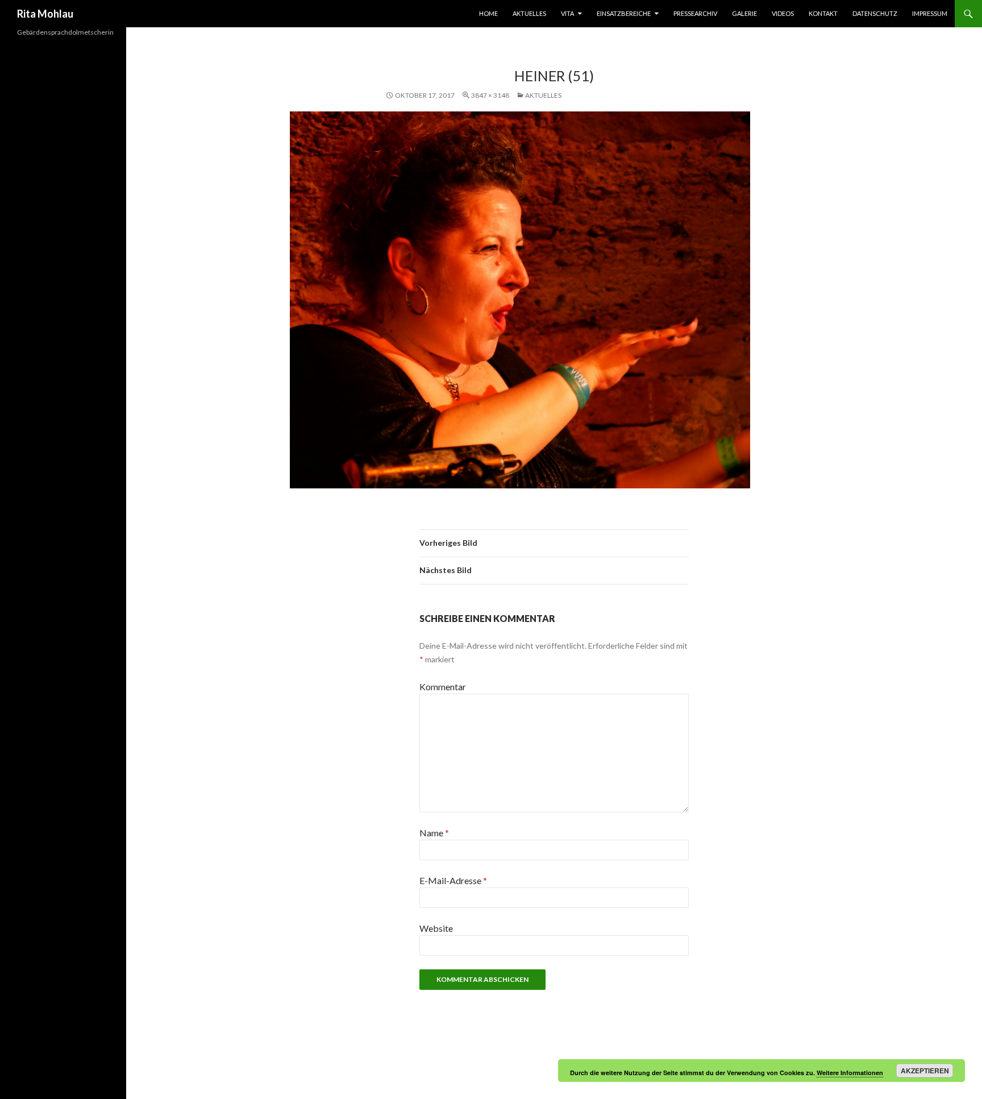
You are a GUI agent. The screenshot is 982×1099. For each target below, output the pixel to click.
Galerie (744, 13)
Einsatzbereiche (624, 13)
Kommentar (442, 686)
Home (488, 13)
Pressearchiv (695, 13)
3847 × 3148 (490, 95)
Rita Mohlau (45, 13)
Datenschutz (874, 13)
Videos (783, 13)
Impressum (929, 13)
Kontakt (823, 13)
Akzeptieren (925, 1070)
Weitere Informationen (850, 1072)
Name (434, 832)
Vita (567, 13)
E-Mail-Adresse (453, 880)
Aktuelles (529, 13)
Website (436, 928)
